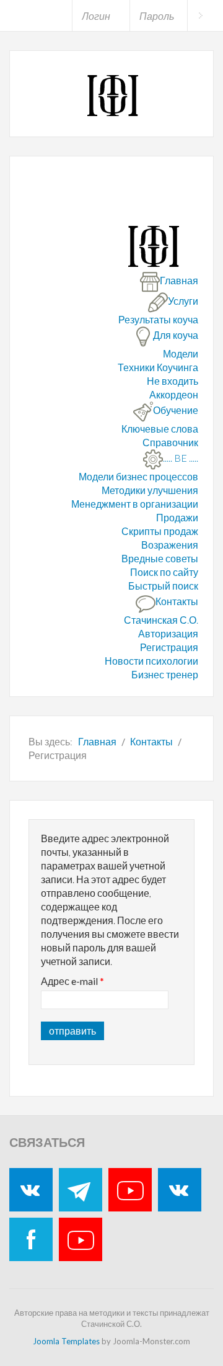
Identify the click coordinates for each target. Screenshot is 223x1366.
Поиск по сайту (164, 572)
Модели (180, 353)
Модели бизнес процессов (138, 476)
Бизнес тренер (164, 674)
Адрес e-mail (72, 981)
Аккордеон (173, 394)
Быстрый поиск (163, 585)
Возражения (169, 544)
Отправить (72, 1030)
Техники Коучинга (158, 367)
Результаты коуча (158, 319)
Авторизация (168, 633)
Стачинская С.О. (161, 620)
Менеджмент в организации (134, 504)
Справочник (170, 442)
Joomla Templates (66, 1341)
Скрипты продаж (159, 531)
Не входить (172, 381)
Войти (200, 15)
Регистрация (169, 647)
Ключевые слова (159, 428)
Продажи (177, 517)
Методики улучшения (150, 490)
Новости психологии (151, 661)
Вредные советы (159, 558)
